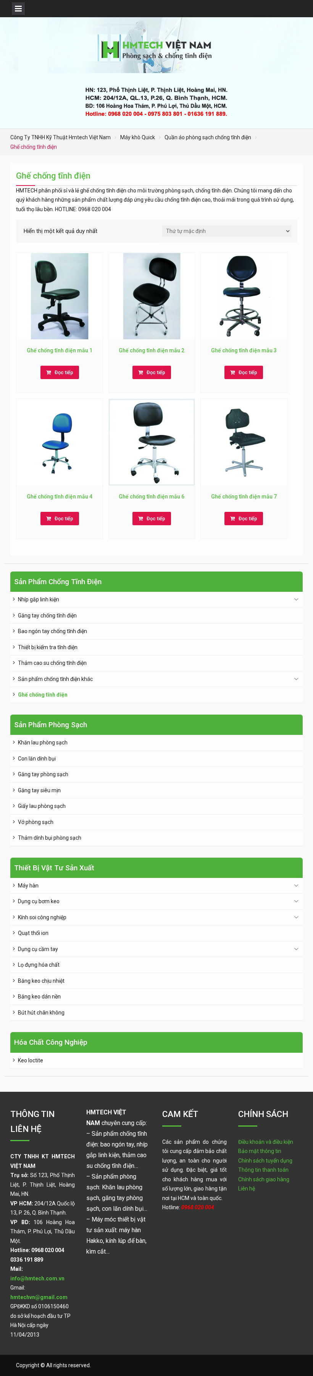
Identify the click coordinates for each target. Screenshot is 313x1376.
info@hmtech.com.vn (37, 1278)
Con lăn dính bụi (37, 759)
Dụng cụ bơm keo (39, 901)
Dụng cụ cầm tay (38, 949)
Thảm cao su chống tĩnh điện (52, 663)
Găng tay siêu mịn (39, 790)
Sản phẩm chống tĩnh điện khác (55, 679)
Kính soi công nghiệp (42, 917)
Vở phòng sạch (35, 822)
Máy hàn (28, 886)
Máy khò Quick (137, 137)
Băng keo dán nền (39, 996)
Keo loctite (30, 1060)
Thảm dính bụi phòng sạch (49, 838)
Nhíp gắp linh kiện (38, 599)
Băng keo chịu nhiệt (41, 981)
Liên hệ (246, 1188)
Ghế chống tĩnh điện (43, 695)
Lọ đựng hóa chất (39, 965)
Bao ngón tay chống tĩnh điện (52, 631)
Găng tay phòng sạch (43, 774)
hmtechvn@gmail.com (39, 1297)
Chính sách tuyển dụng (265, 1161)
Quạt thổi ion (33, 933)
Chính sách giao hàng (263, 1179)
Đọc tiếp (64, 372)
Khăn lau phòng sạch (43, 742)
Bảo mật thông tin (259, 1151)
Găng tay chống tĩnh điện (47, 615)
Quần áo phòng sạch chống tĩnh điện (208, 137)
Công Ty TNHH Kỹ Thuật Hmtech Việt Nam (60, 137)
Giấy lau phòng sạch (42, 806)
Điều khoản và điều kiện (265, 1142)
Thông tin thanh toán (263, 1170)
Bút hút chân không (41, 1013)
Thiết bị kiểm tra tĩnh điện (47, 647)
